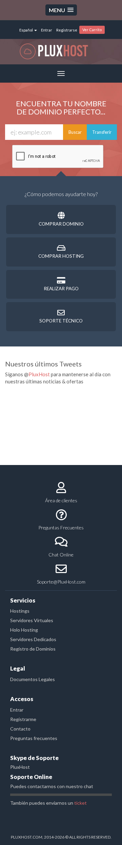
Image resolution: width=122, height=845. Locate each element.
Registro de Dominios (33, 649)
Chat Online (61, 554)
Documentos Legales (32, 679)
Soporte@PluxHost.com (61, 582)
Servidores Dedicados (33, 639)
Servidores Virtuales (31, 620)
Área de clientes (61, 500)
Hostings (19, 611)
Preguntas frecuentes (33, 738)
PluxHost (39, 374)
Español (26, 30)
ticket (80, 803)
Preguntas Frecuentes (61, 527)
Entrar (46, 30)
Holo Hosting (24, 630)
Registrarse (66, 30)
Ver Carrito (92, 29)
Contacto (20, 729)
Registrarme (23, 719)
